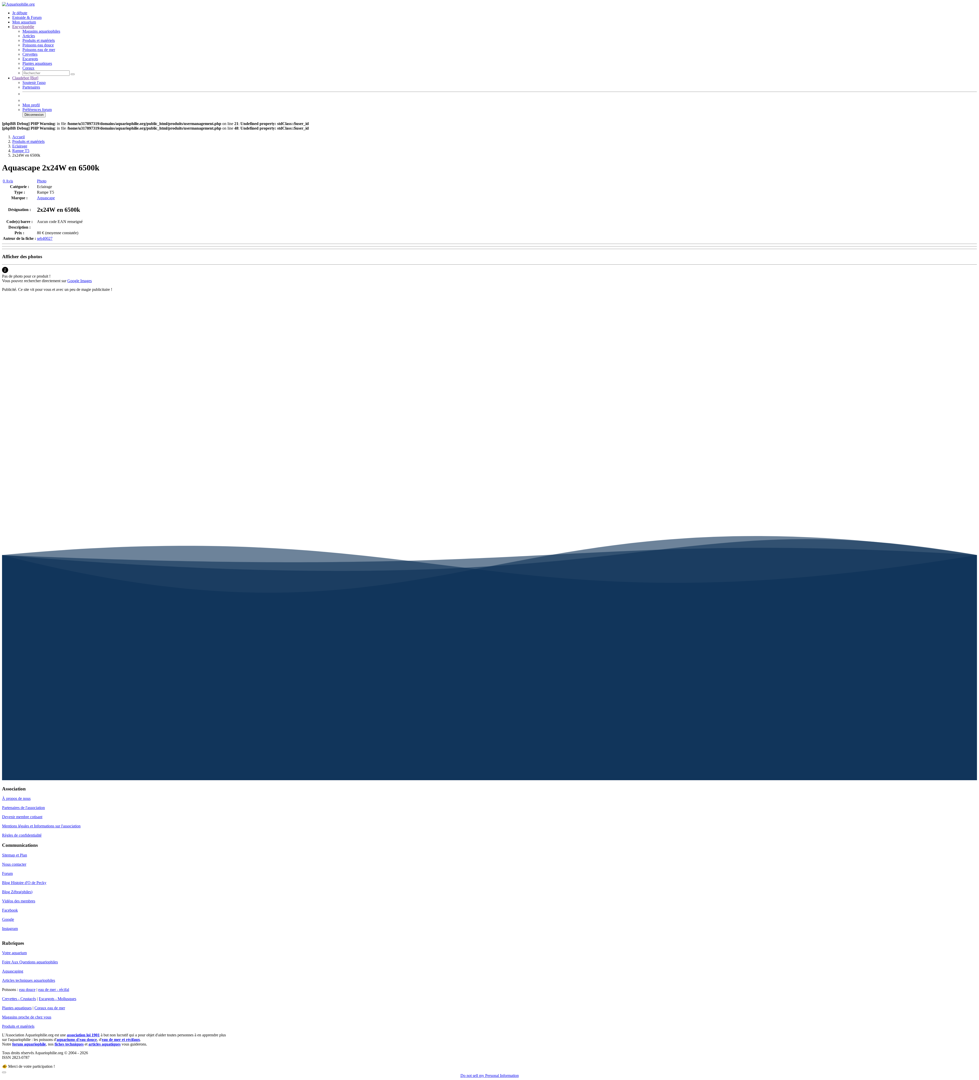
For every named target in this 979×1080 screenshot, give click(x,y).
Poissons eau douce (38, 45)
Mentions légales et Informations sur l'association (41, 826)
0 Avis (8, 181)
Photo (41, 181)
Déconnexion (34, 115)
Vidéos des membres (18, 901)
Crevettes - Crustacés (19, 999)
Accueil (18, 137)
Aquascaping (12, 971)
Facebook (10, 910)
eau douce (27, 989)
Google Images (79, 281)
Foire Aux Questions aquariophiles (30, 962)
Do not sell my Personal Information (489, 1075)
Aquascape (46, 198)
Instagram (10, 928)
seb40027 (45, 238)
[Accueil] (18, 4)
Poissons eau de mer (38, 49)
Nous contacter (14, 864)
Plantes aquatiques (37, 63)
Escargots (30, 59)
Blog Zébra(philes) (17, 892)
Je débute (19, 13)
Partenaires (31, 87)
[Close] (4, 1072)
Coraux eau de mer (49, 1008)
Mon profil (31, 105)
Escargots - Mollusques (57, 999)
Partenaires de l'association (23, 807)
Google (8, 919)
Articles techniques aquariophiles (28, 980)
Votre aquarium (14, 953)
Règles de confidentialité (22, 835)
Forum (7, 873)
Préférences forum (37, 109)
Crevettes (29, 54)
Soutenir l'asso (34, 82)
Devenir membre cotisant (22, 817)
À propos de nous (16, 798)
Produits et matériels (38, 40)
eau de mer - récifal (53, 989)
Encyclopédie (23, 26)
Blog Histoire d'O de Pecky (24, 882)
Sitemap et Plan (14, 855)
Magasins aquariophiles (41, 31)
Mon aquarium (24, 22)
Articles (28, 36)
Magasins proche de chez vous (26, 1017)
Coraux (28, 68)
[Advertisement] (155, 331)
